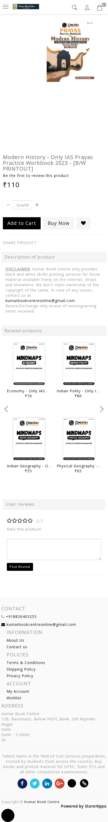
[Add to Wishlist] (83, 223)
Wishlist (14, 697)
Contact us (17, 646)
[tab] (75, 7)
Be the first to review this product (36, 175)
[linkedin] (47, 783)
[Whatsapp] (72, 783)
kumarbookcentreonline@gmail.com (40, 300)
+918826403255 (21, 616)
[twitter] (35, 783)
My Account (18, 691)
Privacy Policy (20, 675)
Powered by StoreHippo (84, 806)
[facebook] (22, 783)
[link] (84, 783)
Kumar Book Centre (42, 801)
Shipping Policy (21, 669)
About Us (15, 640)
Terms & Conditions (26, 662)
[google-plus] (59, 783)
